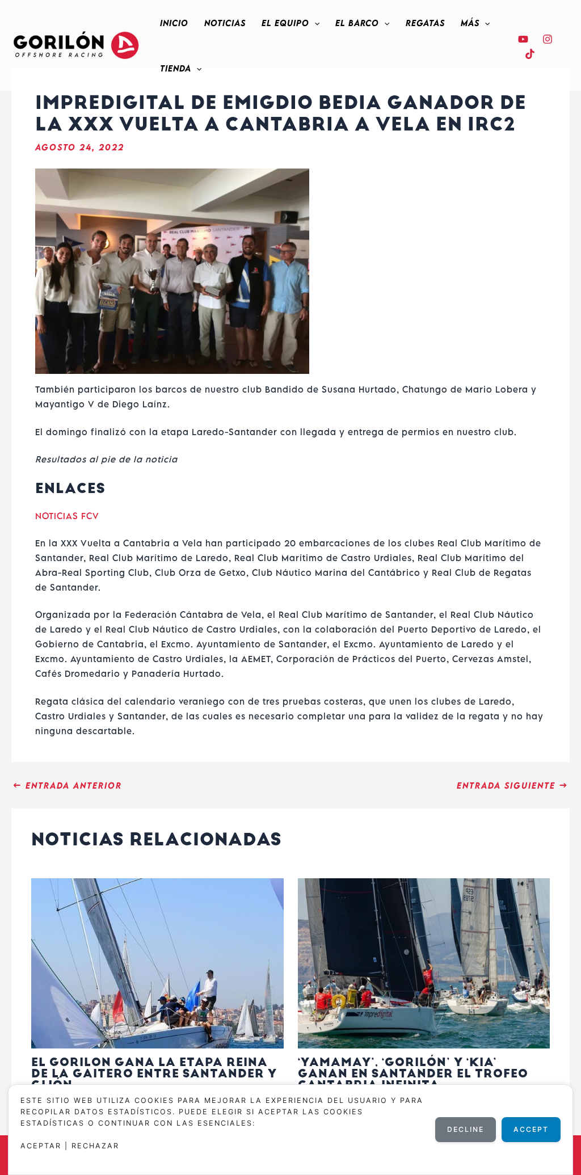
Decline (465, 1129)
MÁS (470, 23)
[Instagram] (547, 39)
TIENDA (175, 68)
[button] (314, 22)
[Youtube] (523, 39)
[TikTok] (530, 54)
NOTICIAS (225, 23)
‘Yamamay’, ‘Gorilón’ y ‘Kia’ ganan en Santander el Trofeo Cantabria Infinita (413, 1073)
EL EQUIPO (285, 23)
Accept (531, 1129)
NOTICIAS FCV (67, 516)
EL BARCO (357, 23)
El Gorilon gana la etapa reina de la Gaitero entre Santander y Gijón (154, 1073)
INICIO (174, 23)
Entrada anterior (67, 785)
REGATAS (425, 23)
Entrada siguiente (513, 785)
